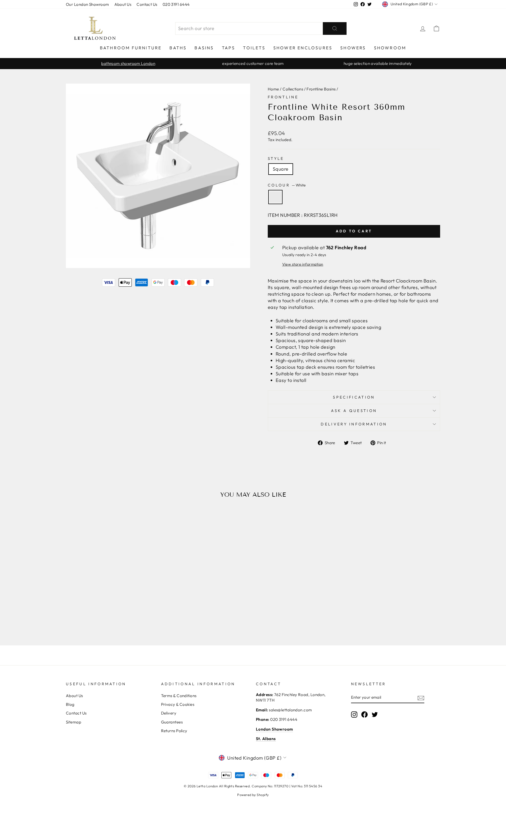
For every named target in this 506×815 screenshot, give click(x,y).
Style (276, 158)
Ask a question (354, 410)
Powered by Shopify (253, 795)
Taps (228, 47)
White (275, 197)
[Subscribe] (420, 697)
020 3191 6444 (176, 4)
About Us (123, 4)
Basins (204, 47)
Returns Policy (174, 730)
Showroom (390, 47)
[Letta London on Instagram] (354, 714)
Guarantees (172, 722)
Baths (178, 47)
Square (281, 169)
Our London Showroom (87, 4)
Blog (70, 704)
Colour (287, 185)
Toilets (254, 47)
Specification (354, 397)
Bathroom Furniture (131, 47)
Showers (353, 47)
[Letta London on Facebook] (364, 714)
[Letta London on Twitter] (375, 714)
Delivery (169, 713)
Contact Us (147, 4)
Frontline (283, 97)
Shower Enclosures (302, 47)
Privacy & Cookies (177, 704)
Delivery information (354, 424)
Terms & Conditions (179, 695)
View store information (302, 264)
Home (273, 89)
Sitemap (73, 722)
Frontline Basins (320, 89)
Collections (293, 89)
